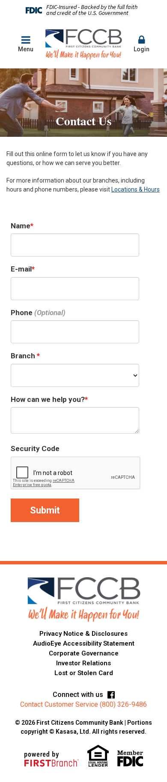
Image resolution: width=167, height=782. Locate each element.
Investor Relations (83, 663)
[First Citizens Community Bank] (83, 44)
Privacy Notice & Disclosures (83, 633)
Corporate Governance (84, 653)
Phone (22, 312)
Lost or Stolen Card (83, 673)
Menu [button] (25, 49)
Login (141, 49)
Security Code (35, 448)
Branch (24, 355)
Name (20, 225)
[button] (141, 44)
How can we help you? (48, 399)
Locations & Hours (135, 189)
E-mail (21, 269)
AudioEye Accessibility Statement (83, 643)
